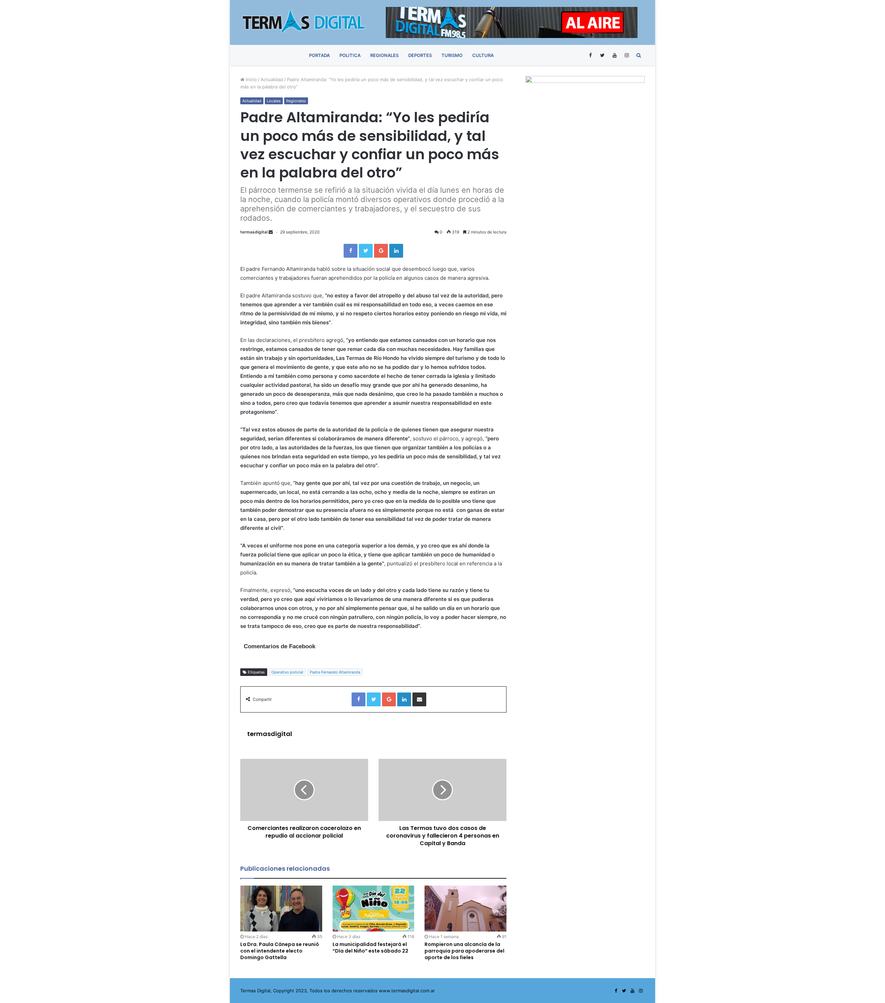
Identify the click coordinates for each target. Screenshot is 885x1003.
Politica (350, 55)
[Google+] (381, 251)
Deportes (420, 55)
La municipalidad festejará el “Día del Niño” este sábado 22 (370, 947)
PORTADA (319, 55)
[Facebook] (590, 55)
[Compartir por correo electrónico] (419, 699)
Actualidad (272, 79)
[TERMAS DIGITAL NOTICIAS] (304, 21)
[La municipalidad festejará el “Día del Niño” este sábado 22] (373, 909)
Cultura (483, 55)
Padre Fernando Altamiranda (335, 672)
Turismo (452, 55)
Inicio (250, 79)
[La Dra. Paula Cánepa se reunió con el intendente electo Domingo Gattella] (281, 909)
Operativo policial (287, 672)
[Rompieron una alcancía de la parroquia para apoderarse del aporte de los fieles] (465, 909)
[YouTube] (614, 55)
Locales (274, 100)
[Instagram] (627, 55)
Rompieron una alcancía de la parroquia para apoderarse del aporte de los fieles (464, 951)
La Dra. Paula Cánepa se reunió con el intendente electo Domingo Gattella (279, 951)
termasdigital (254, 232)
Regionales (384, 55)
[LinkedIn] (396, 251)
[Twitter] (602, 55)
